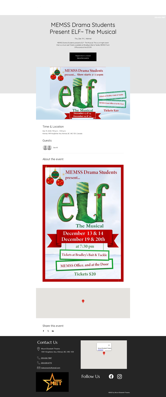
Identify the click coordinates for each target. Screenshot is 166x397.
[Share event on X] (48, 331)
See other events (83, 58)
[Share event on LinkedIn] (53, 331)
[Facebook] (39, 5)
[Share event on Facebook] (43, 331)
